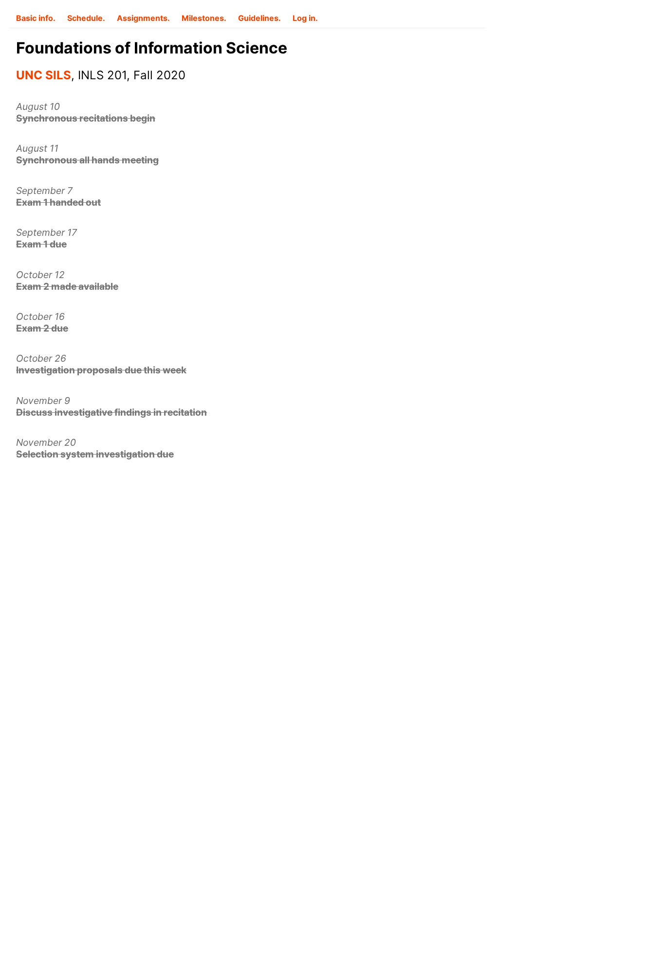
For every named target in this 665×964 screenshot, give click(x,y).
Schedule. (86, 18)
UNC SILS (43, 75)
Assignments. (143, 18)
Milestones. (204, 18)
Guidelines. (259, 18)
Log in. (305, 18)
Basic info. (35, 18)
